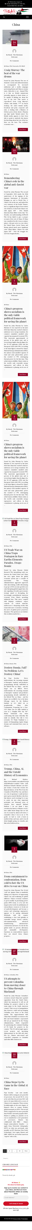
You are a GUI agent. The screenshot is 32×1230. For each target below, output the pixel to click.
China (7, 66)
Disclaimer (25, 1218)
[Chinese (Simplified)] (5, 1169)
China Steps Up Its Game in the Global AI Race (16, 1085)
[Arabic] (3, 1169)
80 (20, 1151)
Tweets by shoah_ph (8, 1175)
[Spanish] (14, 1169)
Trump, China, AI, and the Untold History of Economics (16, 772)
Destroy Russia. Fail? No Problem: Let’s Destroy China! (15, 671)
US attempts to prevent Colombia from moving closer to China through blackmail (15, 985)
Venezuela (16, 66)
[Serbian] (13, 1169)
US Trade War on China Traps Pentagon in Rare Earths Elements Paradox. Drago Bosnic (13, 558)
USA (11, 66)
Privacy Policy (17, 1218)
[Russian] (11, 1169)
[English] (8, 1169)
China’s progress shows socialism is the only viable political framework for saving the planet (15, 315)
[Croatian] (6, 1169)
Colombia (12, 975)
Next (26, 1151)
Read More (23, 129)
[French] (10, 1169)
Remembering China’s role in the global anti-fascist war (14, 182)
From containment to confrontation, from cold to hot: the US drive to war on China (16, 881)
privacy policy (22, 1208)
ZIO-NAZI (22, 66)
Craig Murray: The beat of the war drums (14, 73)
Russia (11, 663)
